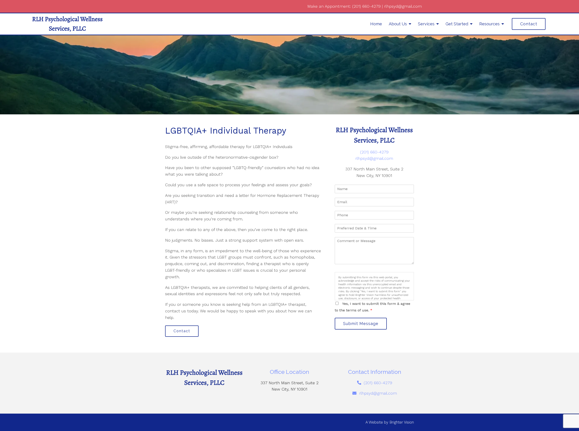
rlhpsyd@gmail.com (403, 6)
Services (426, 23)
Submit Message (360, 323)
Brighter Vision (401, 422)
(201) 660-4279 (366, 6)
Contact (528, 23)
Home (376, 23)
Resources (489, 23)
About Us (398, 23)
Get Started (457, 23)
